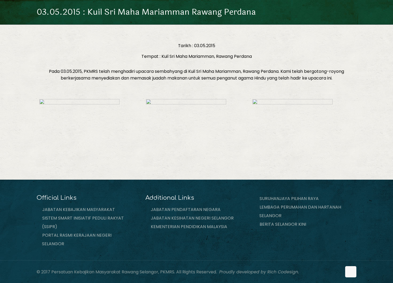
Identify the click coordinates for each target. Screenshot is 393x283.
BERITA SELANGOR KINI (283, 224)
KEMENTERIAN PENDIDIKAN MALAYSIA (189, 227)
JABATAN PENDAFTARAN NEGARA (186, 209)
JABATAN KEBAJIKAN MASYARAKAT (78, 209)
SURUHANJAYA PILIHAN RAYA (289, 198)
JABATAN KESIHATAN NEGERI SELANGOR (192, 218)
